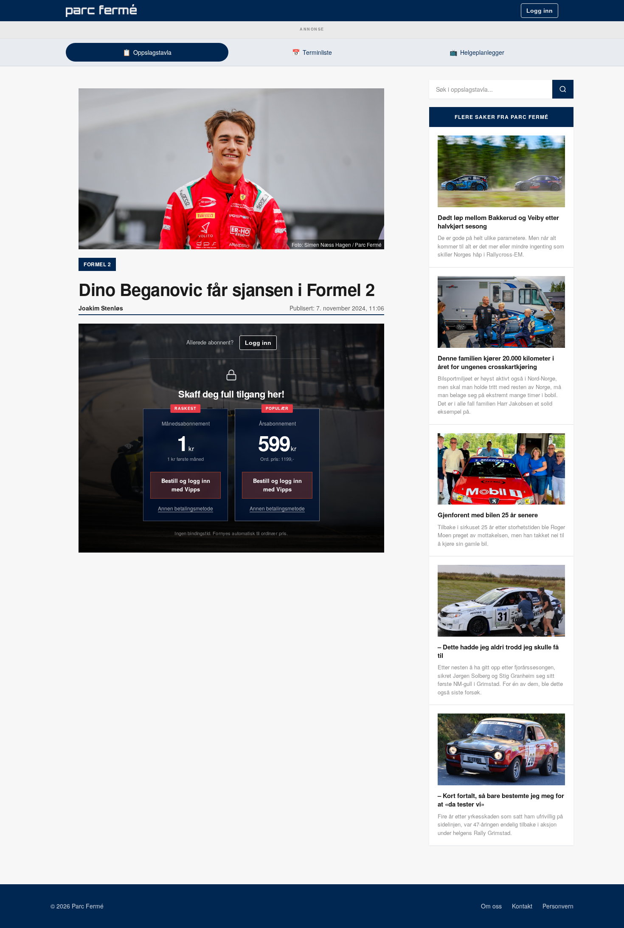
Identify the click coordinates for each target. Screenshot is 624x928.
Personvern (557, 906)
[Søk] (562, 89)
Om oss (491, 906)
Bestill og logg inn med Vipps (185, 485)
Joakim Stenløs (101, 308)
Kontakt (522, 906)
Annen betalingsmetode (185, 508)
